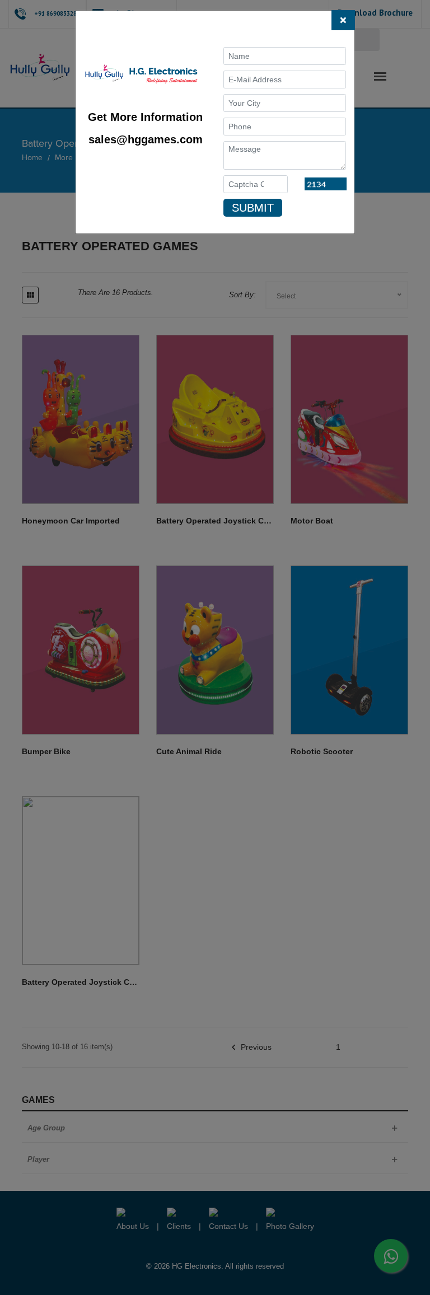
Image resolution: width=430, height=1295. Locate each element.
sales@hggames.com (145, 139)
